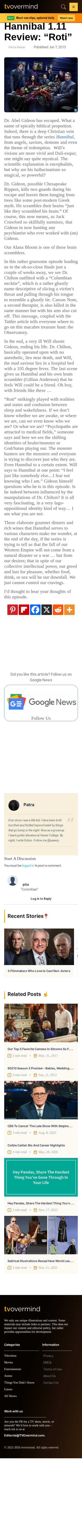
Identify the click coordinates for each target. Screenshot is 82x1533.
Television (11, 1430)
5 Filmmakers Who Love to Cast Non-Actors (39, 1042)
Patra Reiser (17, 47)
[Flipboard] (24, 680)
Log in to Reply (41, 969)
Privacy (48, 1430)
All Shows (10, 1471)
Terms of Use (52, 1444)
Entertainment (13, 1444)
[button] (73, 7)
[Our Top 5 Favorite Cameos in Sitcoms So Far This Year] (41, 1094)
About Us (49, 1450)
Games (9, 1464)
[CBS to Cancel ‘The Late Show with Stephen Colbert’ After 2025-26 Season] (41, 1171)
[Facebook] (35, 680)
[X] (46, 680)
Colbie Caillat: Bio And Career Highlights (36, 1216)
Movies (9, 1437)
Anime (8, 1450)
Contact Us (51, 1457)
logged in (28, 936)
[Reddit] (58, 680)
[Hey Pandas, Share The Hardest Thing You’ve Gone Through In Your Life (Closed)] (41, 1248)
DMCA (47, 1437)
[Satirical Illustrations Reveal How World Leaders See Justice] (41, 1306)
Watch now (66, 18)
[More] (69, 680)
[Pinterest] (12, 680)
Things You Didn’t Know (20, 1457)
